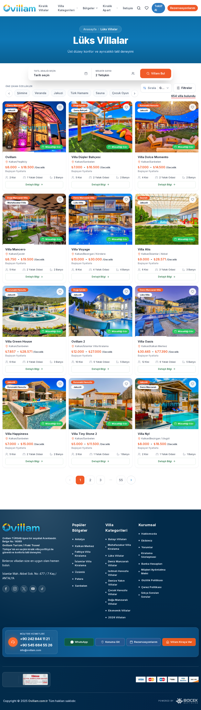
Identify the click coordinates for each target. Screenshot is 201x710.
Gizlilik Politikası (152, 580)
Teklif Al (158, 8)
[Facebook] (5, 588)
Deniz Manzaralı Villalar (118, 563)
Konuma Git (112, 641)
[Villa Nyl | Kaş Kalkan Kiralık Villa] (166, 403)
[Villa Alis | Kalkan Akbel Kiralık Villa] (166, 219)
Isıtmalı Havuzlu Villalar (118, 572)
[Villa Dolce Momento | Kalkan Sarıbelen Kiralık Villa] (166, 126)
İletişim (128, 8)
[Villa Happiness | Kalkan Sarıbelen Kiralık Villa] (34, 403)
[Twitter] (23, 588)
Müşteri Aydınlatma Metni (153, 571)
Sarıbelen (81, 585)
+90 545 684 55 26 (36, 645)
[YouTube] (33, 588)
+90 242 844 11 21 (34, 639)
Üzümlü (80, 571)
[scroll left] (9, 93)
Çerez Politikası (151, 587)
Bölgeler (89, 8)
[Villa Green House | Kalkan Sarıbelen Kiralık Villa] (34, 311)
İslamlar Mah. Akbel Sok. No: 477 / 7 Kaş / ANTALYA (29, 576)
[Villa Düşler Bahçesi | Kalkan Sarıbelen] (100, 126)
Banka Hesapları (151, 563)
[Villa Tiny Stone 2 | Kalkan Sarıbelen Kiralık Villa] (100, 403)
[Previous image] (7, 127)
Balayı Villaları (117, 539)
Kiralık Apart (107, 8)
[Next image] (61, 127)
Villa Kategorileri (66, 8)
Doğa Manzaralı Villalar (118, 601)
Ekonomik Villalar (119, 610)
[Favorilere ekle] (60, 107)
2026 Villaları (117, 617)
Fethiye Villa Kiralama (82, 553)
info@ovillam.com (30, 650)
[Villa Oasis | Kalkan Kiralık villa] (166, 311)
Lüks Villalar (109, 29)
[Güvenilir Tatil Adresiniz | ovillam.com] (19, 8)
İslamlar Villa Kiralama (83, 563)
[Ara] (139, 8)
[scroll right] (134, 93)
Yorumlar (147, 547)
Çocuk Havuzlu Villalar (117, 592)
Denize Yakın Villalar (116, 582)
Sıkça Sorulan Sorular (150, 594)
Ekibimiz (146, 540)
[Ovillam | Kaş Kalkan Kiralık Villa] (34, 126)
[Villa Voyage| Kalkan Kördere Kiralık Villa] (100, 219)
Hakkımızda (149, 533)
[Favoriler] (146, 8)
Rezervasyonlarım (182, 8)
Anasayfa (90, 29)
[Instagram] (14, 588)
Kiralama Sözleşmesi (148, 555)
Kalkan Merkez (84, 546)
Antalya (80, 539)
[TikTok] (42, 588)
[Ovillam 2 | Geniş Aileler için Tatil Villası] (100, 311)
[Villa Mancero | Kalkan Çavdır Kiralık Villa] (34, 219)
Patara (79, 578)
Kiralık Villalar (44, 8)
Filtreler (186, 88)
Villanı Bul (158, 73)
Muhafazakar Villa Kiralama (119, 546)
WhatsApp (81, 641)
